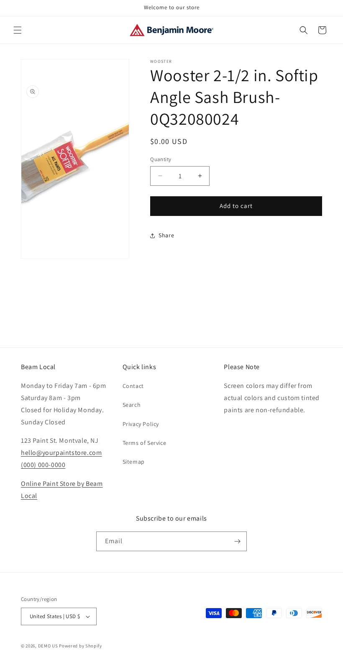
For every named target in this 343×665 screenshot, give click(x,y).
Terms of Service (144, 443)
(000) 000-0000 (43, 464)
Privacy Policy (141, 424)
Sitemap (134, 461)
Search (132, 404)
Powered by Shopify (80, 646)
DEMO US (48, 646)
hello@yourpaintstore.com (61, 452)
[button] (17, 30)
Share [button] (166, 235)
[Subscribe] (237, 541)
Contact (133, 386)
